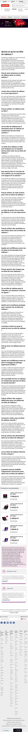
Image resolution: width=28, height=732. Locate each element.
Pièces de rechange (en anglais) (11, 697)
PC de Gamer (11, 652)
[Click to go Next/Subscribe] (18, 619)
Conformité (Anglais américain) (2, 659)
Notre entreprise (2, 640)
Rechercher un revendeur (16, 680)
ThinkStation (25, 676)
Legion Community (16, 649)
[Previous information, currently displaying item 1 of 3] (2, 23)
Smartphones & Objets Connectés (25, 654)
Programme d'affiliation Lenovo (16, 693)
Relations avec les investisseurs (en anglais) (2, 651)
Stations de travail (11, 666)
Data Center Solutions (11, 678)
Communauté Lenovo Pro (16, 643)
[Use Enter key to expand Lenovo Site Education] (17, 1)
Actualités (2, 644)
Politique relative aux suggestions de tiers (13, 724)
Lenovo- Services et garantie (11, 690)
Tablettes (11, 656)
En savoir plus (13, 499)
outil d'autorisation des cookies (18, 720)
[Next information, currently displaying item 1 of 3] (25, 23)
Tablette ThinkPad (25, 643)
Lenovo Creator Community (16, 636)
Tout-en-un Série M (25, 661)
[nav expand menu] (2, 9)
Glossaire (16, 708)
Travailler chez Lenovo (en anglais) (2, 675)
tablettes (16, 612)
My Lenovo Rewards (16, 669)
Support (21, 639)
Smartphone (12, 612)
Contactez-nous (21, 636)
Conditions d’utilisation (11, 722)
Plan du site (18, 722)
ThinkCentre (25, 665)
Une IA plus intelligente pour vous (11, 646)
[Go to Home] (5, 5)
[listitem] (13, 496)
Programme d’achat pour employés (16, 702)
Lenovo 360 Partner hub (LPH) (6, 640)
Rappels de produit (11, 704)
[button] (6, 730)
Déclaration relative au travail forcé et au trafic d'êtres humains (14, 726)
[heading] (18, 493)
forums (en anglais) (16, 664)
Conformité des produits (16, 686)
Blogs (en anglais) (16, 674)
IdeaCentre (25, 669)
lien (11, 609)
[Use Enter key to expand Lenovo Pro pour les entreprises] (9, 1)
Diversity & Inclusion (2, 683)
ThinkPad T (25, 635)
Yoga (25, 649)
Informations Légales (2, 669)
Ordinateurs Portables (11, 639)
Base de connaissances (16, 713)
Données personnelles (7, 720)
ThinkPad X (25, 639)
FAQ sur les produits (21, 648)
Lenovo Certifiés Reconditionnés (11, 672)
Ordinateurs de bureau (11, 661)
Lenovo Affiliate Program (2, 689)
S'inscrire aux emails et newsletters (16, 656)
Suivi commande (21, 643)
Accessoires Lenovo (11, 684)
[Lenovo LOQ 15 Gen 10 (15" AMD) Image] (5, 496)
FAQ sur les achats (21, 653)
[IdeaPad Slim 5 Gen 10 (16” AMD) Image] (5, 529)
